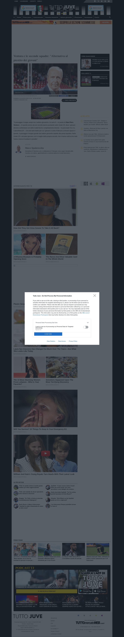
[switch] (85, 327)
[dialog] (62, 318)
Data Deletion (51, 341)
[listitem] (62, 323)
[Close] (95, 296)
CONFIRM (48, 334)
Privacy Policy (73, 341)
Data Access (62, 341)
